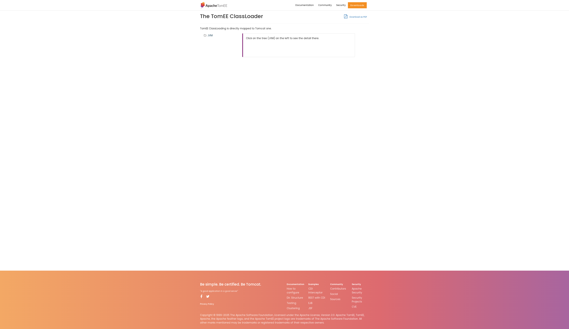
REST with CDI (316, 298)
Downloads (357, 5)
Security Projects (357, 299)
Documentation (304, 5)
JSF (310, 308)
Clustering (293, 308)
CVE (354, 307)
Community (325, 5)
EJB (310, 303)
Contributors (338, 288)
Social (334, 294)
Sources (335, 299)
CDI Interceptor (315, 290)
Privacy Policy (207, 303)
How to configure (293, 290)
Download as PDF (358, 16)
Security (341, 5)
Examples (313, 284)
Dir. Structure (295, 298)
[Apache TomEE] (213, 5)
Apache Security (357, 290)
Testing (291, 303)
